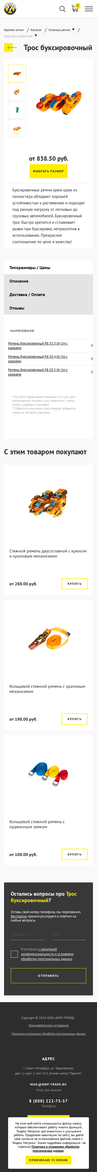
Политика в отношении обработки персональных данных (49, 1034)
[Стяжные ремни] (10, 47)
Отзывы (16, 308)
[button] (17, 133)
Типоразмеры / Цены (29, 267)
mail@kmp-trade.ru (48, 1084)
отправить (48, 976)
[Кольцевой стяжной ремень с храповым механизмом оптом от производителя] (48, 638)
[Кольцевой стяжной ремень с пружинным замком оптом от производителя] (48, 773)
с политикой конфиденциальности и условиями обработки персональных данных (47, 954)
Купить (75, 584)
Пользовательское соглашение (49, 1025)
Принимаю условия (48, 1160)
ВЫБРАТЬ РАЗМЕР (48, 171)
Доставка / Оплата (27, 294)
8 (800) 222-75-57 (48, 1101)
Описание (18, 281)
